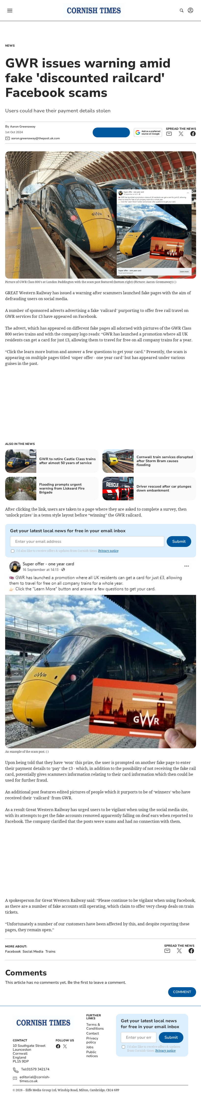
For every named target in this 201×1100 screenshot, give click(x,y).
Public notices (92, 1054)
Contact (92, 1033)
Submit (179, 541)
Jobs (89, 1047)
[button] (10, 10)
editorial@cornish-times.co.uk (35, 1079)
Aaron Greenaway (22, 127)
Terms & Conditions (95, 1026)
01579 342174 (38, 1069)
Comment (182, 992)
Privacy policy (92, 1040)
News (10, 46)
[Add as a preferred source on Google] (148, 132)
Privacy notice (108, 551)
